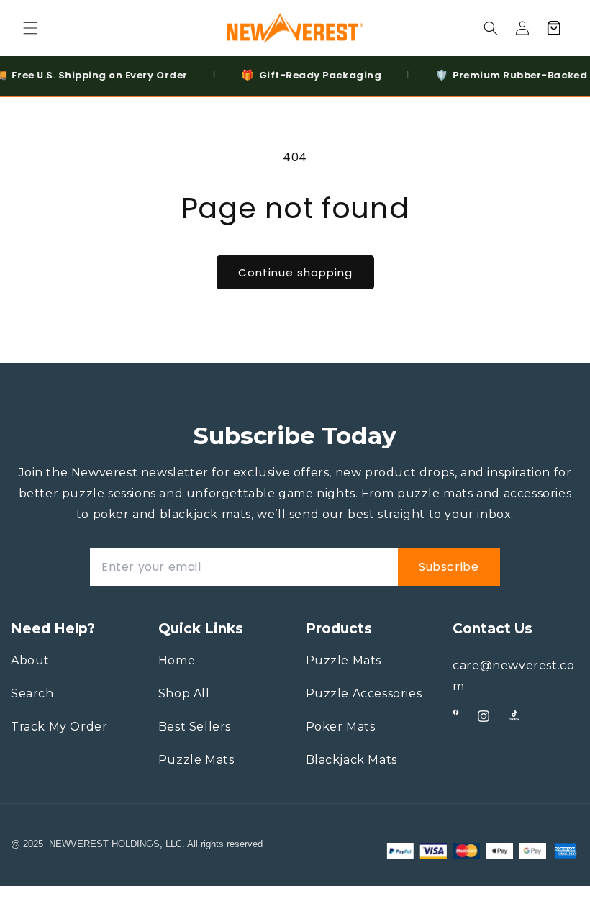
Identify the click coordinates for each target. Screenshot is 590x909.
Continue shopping (295, 272)
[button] (30, 28)
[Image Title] (456, 712)
